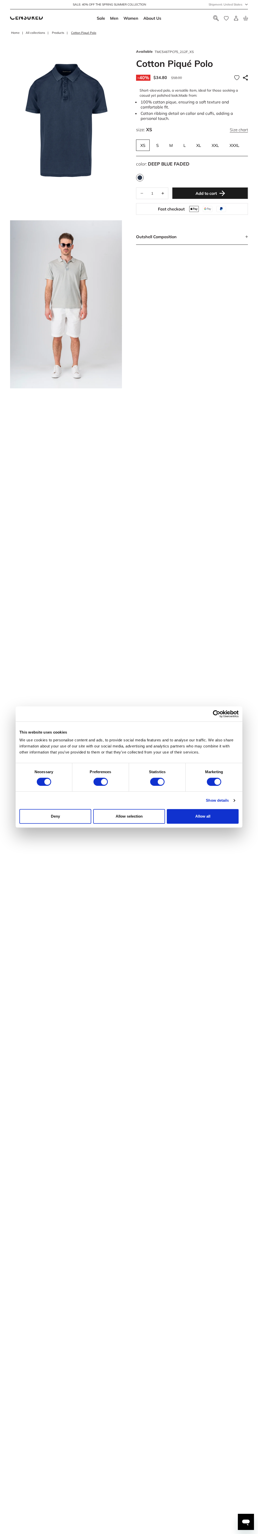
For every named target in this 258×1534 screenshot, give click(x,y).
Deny (55, 816)
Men (114, 18)
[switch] (100, 782)
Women (130, 18)
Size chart (239, 129)
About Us (152, 18)
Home (15, 33)
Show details (217, 800)
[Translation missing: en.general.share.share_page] (245, 77)
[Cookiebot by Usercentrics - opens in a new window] (217, 714)
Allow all (202, 816)
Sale (101, 18)
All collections (35, 33)
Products (58, 33)
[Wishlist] (226, 18)
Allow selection (129, 816)
